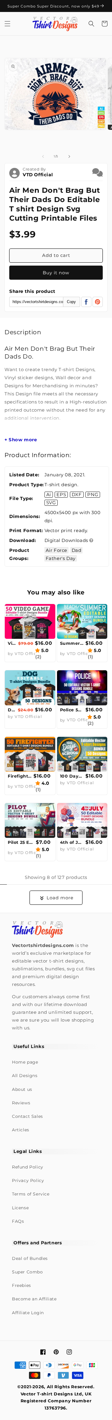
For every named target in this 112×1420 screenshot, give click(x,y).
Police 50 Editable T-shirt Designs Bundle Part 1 (72, 709)
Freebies (21, 1285)
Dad (77, 550)
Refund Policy (27, 1167)
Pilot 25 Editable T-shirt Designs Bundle (21, 842)
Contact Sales (27, 1116)
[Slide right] (69, 156)
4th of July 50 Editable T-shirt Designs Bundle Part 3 (72, 842)
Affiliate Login (28, 1312)
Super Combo (27, 1272)
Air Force (56, 550)
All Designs (25, 1075)
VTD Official (38, 174)
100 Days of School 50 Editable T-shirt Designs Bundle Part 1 (72, 776)
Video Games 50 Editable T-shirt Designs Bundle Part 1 (12, 643)
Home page (25, 1062)
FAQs (18, 1221)
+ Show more (20, 439)
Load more (60, 898)
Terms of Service (31, 1194)
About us (22, 1089)
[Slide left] (43, 156)
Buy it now (56, 272)
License (20, 1207)
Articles (20, 1130)
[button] (7, 23)
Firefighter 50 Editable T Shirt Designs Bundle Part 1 (20, 776)
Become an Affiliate (34, 1299)
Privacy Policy (28, 1180)
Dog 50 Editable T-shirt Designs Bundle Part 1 (12, 709)
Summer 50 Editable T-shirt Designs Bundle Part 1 (72, 643)
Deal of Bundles (30, 1258)
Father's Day (61, 558)
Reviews (21, 1103)
